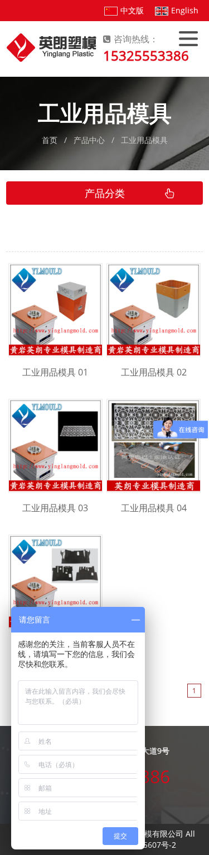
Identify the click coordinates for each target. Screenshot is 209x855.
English (184, 10)
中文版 (132, 10)
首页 (49, 140)
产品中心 (89, 140)
